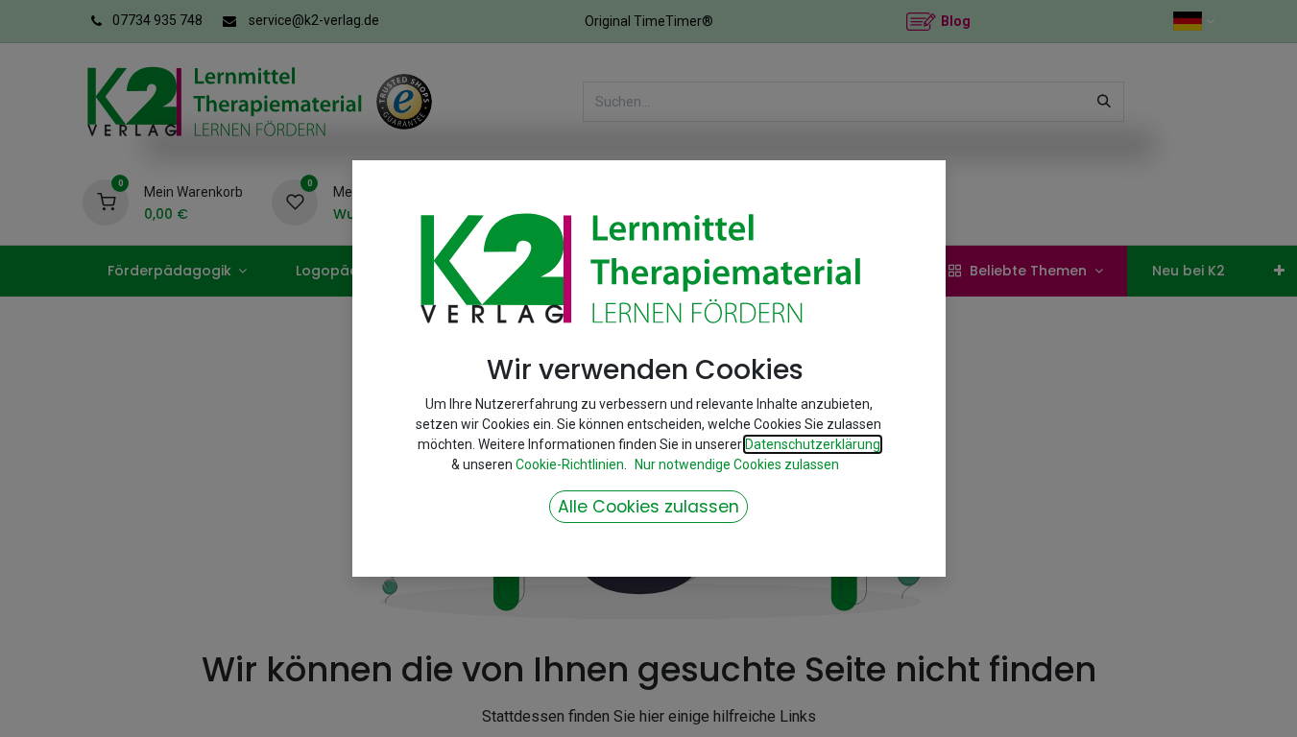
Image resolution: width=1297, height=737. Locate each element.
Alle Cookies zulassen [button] (648, 506)
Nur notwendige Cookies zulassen (737, 464)
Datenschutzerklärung (812, 444)
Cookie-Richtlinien (570, 464)
